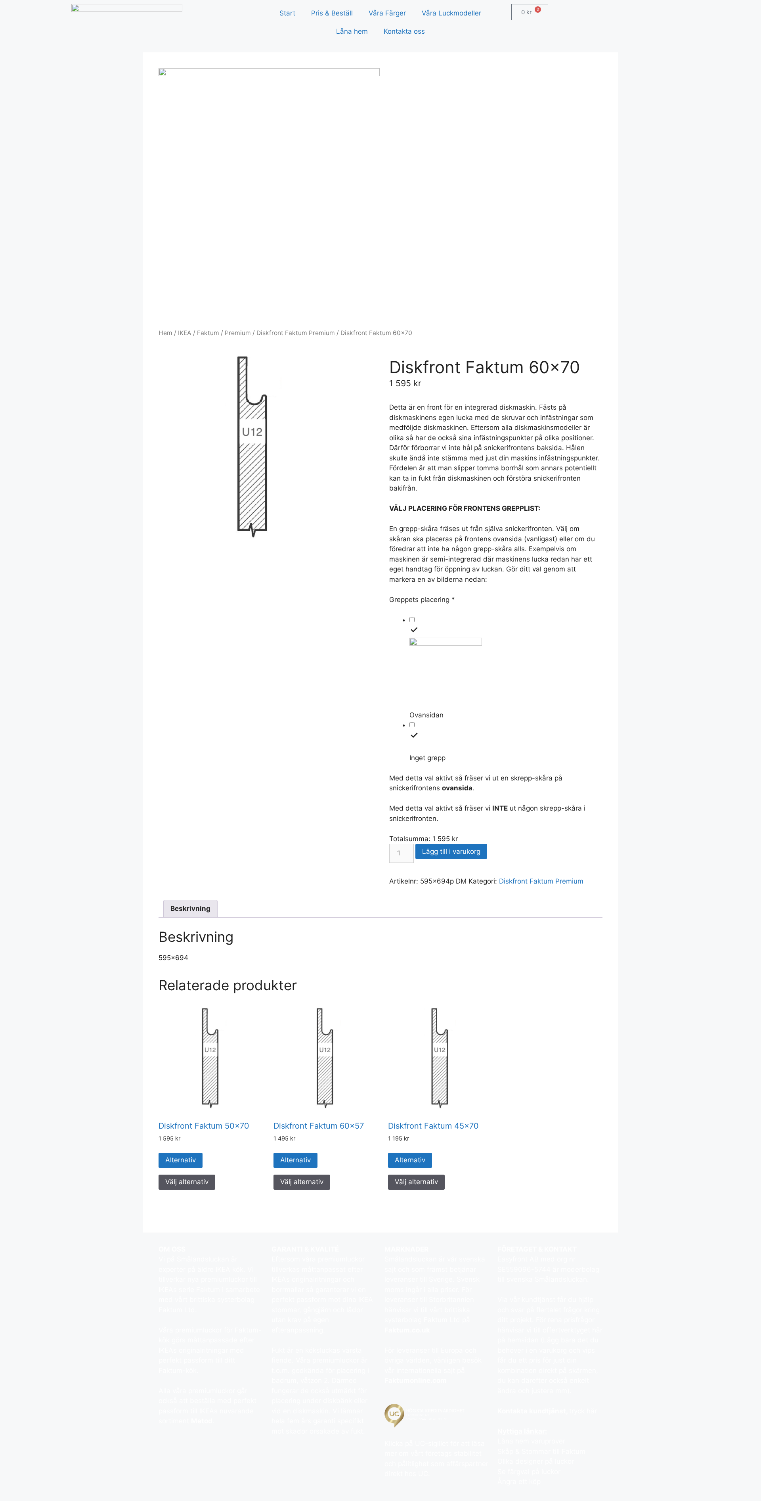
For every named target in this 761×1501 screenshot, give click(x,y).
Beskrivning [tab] (190, 908)
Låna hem (352, 31)
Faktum (208, 333)
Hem (165, 333)
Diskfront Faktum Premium (295, 333)
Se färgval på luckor (528, 1472)
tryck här (583, 1411)
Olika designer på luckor (535, 1461)
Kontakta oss (404, 31)
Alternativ (180, 1160)
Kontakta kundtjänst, (533, 1411)
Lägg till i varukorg (451, 851)
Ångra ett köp (519, 1482)
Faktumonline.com (415, 1380)
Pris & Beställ (332, 13)
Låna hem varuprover (531, 1441)
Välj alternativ (186, 1182)
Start (287, 13)
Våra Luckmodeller (451, 13)
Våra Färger (387, 13)
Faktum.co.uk (407, 1330)
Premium (238, 333)
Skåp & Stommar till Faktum (541, 1451)
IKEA (184, 333)
